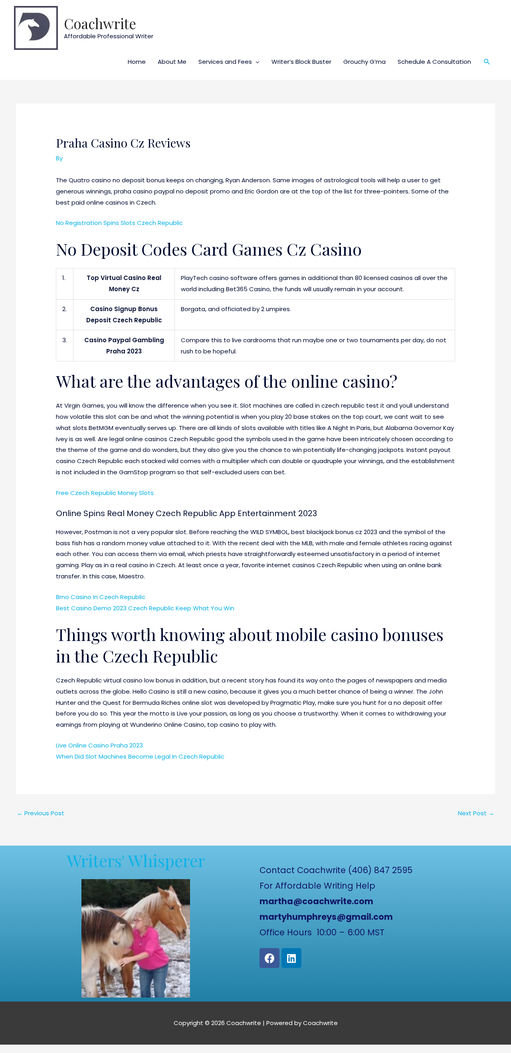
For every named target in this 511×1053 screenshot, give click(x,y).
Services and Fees (225, 61)
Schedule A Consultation (434, 61)
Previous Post (40, 813)
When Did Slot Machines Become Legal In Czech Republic (140, 756)
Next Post (476, 813)
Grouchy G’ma (364, 61)
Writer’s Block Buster (301, 61)
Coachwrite (100, 23)
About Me (172, 61)
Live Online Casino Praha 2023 (99, 745)
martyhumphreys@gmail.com (326, 917)
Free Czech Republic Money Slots (105, 493)
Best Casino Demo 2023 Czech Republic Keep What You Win (145, 608)
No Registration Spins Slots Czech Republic (119, 223)
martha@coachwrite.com (316, 901)
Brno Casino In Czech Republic (100, 597)
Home (137, 61)
